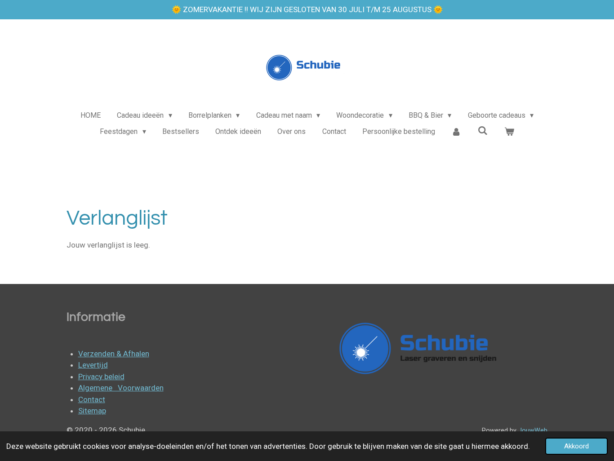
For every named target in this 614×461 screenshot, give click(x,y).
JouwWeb (532, 430)
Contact (91, 399)
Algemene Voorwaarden (121, 387)
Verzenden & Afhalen (113, 353)
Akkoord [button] (576, 446)
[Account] (456, 131)
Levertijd (93, 364)
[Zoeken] (483, 130)
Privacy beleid (101, 376)
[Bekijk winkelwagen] (509, 131)
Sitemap (92, 410)
